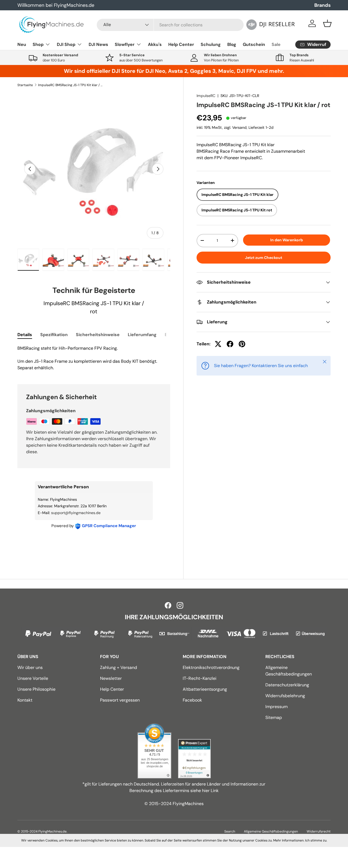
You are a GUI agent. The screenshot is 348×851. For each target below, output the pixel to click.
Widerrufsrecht (319, 831)
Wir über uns (30, 667)
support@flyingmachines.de (76, 512)
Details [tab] (24, 334)
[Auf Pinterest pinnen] (242, 344)
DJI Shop (66, 44)
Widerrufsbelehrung (285, 696)
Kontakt (24, 700)
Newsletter (111, 678)
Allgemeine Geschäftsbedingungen (271, 831)
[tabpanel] (93, 358)
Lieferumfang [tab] (142, 334)
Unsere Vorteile (32, 678)
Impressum (276, 706)
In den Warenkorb (286, 239)
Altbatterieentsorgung (205, 689)
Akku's (155, 44)
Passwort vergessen (120, 700)
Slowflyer (125, 44)
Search (229, 831)
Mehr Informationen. (288, 840)
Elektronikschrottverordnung (211, 667)
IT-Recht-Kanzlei (199, 678)
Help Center (181, 44)
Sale (276, 44)
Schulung (211, 44)
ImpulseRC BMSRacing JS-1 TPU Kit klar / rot (70, 85)
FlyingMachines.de (52, 831)
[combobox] (170, 25)
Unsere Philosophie (36, 689)
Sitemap (273, 717)
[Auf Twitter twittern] (218, 344)
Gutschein (254, 44)
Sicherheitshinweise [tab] (98, 334)
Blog (231, 44)
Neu (21, 44)
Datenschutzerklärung (287, 685)
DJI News (98, 44)
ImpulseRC (206, 95)
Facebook (192, 700)
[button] (327, 23)
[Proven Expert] (194, 758)
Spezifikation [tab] (54, 334)
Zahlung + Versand (118, 667)
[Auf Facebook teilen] (230, 344)
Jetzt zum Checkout (263, 257)
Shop (38, 44)
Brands (322, 5)
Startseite (25, 85)
